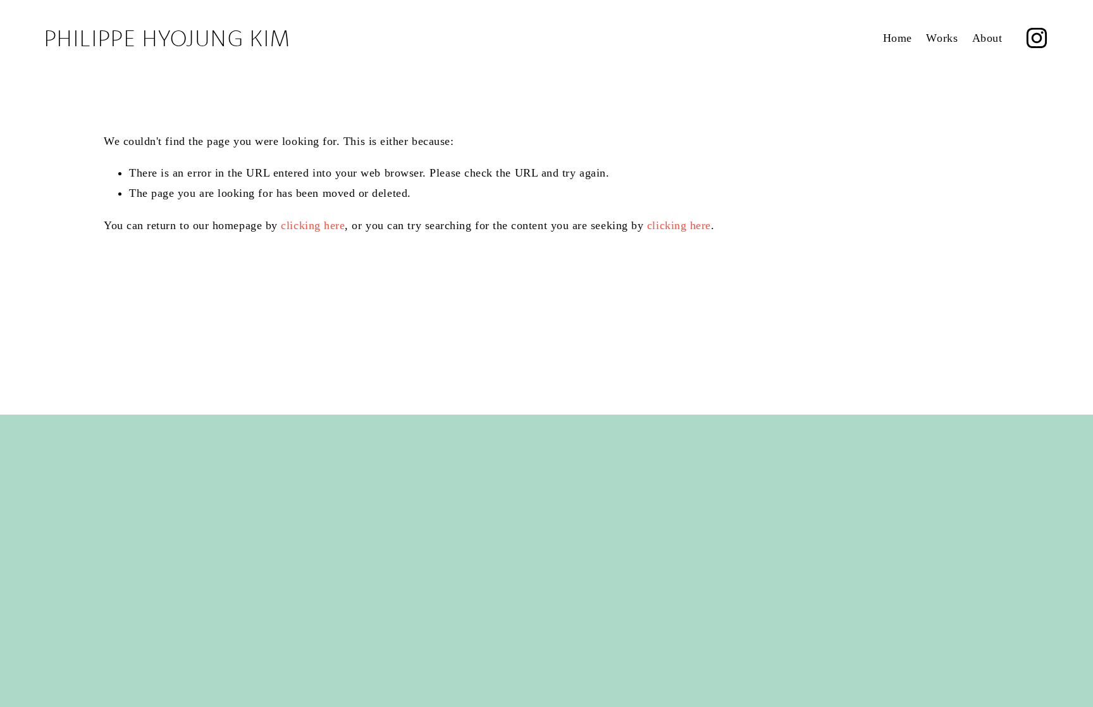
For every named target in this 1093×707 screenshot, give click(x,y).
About (987, 38)
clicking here (313, 225)
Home (897, 38)
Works (942, 38)
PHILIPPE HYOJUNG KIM (167, 37)
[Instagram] (1036, 38)
